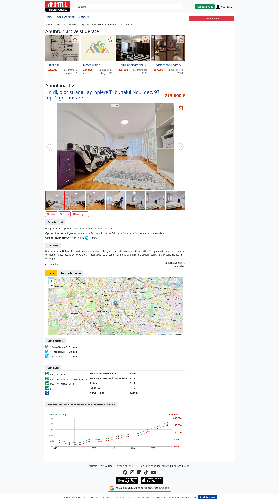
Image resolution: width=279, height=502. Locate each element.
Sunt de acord (207, 497)
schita (65, 214)
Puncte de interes (71, 273)
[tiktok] (146, 472)
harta (53, 214)
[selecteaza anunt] (75, 39)
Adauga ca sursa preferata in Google (142, 487)
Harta (51, 273)
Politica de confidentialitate (154, 466)
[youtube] (153, 472)
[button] (115, 303)
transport (81, 214)
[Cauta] (185, 6)
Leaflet (154, 334)
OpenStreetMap (166, 334)
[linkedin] (139, 472)
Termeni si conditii (126, 466)
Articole (93, 466)
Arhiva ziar (106, 466)
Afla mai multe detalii (189, 497)
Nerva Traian (91, 65)
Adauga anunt (205, 6)
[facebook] (125, 472)
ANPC (187, 466)
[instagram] (132, 472)
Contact (176, 466)
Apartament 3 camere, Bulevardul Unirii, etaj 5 (184, 65)
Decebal (53, 65)
